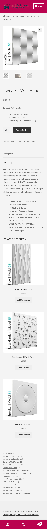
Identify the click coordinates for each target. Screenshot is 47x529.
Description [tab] (8, 153)
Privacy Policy (9, 514)
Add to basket (22, 130)
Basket (36, 522)
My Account (8, 524)
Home (8, 16)
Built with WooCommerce (27, 514)
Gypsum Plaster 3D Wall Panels (23, 16)
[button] (40, 30)
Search (23, 524)
